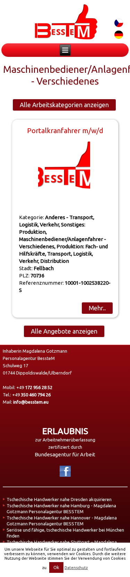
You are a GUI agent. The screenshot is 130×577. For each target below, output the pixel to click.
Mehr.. (97, 307)
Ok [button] (56, 567)
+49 (34, 387)
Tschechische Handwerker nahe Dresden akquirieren (59, 499)
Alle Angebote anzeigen (64, 331)
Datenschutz (76, 568)
